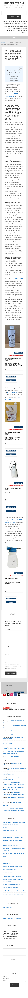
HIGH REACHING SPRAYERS (10, 869)
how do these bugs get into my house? (12, 866)
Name (7, 646)
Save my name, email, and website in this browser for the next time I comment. (13, 666)
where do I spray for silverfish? (10, 845)
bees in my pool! (15, 730)
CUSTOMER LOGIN (7, 907)
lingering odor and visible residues (11, 884)
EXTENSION (6, 860)
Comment (8, 629)
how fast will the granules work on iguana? (13, 890)
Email (7, 654)
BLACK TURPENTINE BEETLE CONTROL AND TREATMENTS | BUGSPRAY (12, 804)
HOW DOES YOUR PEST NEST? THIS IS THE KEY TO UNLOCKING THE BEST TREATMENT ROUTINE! (14, 855)
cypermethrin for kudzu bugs (10, 830)
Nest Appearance (14, 76)
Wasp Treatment (14, 80)
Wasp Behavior (13, 78)
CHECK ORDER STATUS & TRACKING (12, 918)
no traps (5, 827)
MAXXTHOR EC (15, 756)
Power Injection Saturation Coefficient (12, 876)
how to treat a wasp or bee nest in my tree (13, 837)
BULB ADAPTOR (7, 863)
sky (4, 834)
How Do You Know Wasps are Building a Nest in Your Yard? (14, 72)
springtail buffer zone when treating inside (13, 894)
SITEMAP (4, 994)
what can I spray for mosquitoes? (11, 887)
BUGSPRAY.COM (14, 3)
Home (3, 42)
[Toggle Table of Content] (20, 68)
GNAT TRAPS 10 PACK (8, 873)
